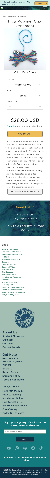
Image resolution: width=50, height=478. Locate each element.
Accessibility (33, 474)
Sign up (25, 439)
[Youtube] (9, 448)
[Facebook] (33, 448)
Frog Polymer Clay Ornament (17, 16)
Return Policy (10, 372)
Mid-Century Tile (9, 282)
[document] (25, 49)
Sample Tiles (41, 3)
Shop (4, 16)
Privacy (16, 474)
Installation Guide (12, 398)
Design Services (9, 265)
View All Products (10, 249)
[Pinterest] (25, 448)
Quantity (12, 102)
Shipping (12, 126)
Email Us (7, 368)
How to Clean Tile (12, 402)
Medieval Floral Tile (11, 259)
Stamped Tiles (8, 267)
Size (9, 90)
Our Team (7, 343)
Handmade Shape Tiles (12, 254)
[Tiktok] (41, 448)
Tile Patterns (8, 270)
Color (10, 80)
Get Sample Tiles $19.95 (23, 191)
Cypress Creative (40, 472)
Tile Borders (7, 272)
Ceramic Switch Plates (12, 290)
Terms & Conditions (13, 379)
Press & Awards (11, 347)
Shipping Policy (11, 376)
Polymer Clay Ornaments (13, 292)
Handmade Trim (9, 275)
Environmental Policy (14, 405)
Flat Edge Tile (8, 285)
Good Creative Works (13, 472)
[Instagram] (17, 448)
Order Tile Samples (13, 413)
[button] (46, 8)
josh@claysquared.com (25, 218)
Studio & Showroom (13, 336)
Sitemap (23, 474)
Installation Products (11, 277)
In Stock (5, 257)
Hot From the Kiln (12, 391)
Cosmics (5, 262)
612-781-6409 (25, 214)
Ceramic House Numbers (13, 287)
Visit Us (6, 365)
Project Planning (11, 394)
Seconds (5, 280)
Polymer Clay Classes (11, 295)
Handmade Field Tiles (12, 252)
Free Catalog (9, 409)
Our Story (7, 340)
